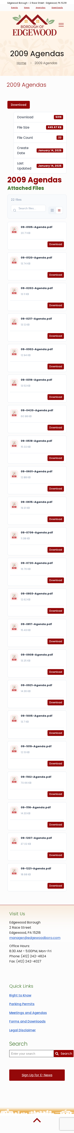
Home (21, 63)
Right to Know (20, 995)
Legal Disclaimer (22, 1030)
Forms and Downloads (27, 1021)
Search (66, 1053)
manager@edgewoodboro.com (34, 937)
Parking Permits (22, 1004)
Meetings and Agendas (28, 1013)
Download (18, 105)
